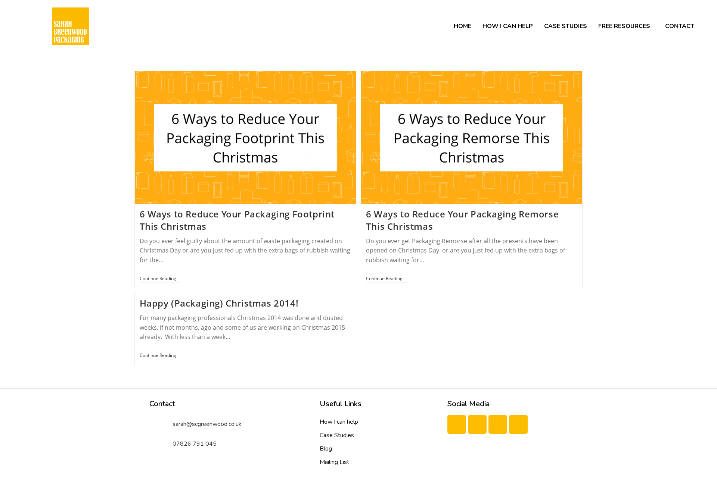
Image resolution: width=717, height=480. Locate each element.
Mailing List (334, 462)
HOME (462, 26)
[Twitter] (477, 424)
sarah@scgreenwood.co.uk (207, 424)
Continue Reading (160, 279)
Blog (326, 449)
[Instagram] (518, 424)
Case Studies (565, 26)
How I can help (507, 26)
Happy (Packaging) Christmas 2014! (219, 303)
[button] (626, 26)
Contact (679, 26)
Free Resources (624, 26)
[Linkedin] (497, 424)
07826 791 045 (195, 444)
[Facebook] (456, 424)
